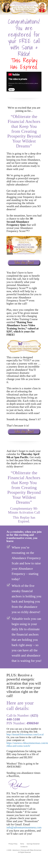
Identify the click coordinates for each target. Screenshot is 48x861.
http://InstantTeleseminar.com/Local (25, 734)
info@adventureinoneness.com (24, 827)
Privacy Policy (13, 844)
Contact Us (24, 847)
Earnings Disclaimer (33, 844)
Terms (22, 844)
